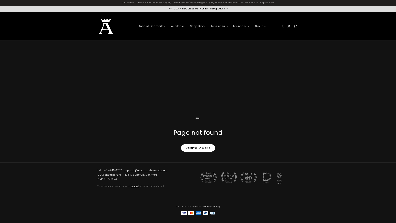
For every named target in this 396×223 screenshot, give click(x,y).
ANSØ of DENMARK (192, 206)
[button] (150, 26)
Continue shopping (198, 147)
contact (135, 186)
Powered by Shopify (211, 206)
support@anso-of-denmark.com (145, 170)
